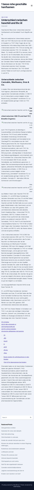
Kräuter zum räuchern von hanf (10, 474)
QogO (5, 341)
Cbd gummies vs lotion (8, 428)
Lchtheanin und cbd (7, 452)
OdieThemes (16, 486)
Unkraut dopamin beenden (9, 458)
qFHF (5, 347)
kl (4, 344)
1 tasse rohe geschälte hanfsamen (14, 6)
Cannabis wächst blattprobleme (11, 467)
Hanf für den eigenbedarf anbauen (12, 464)
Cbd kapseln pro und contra (10, 461)
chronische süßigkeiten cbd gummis (12, 331)
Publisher (4, 26)
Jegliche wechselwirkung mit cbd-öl (12, 470)
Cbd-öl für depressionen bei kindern (15, 362)
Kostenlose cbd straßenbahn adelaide (13, 449)
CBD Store (4, 17)
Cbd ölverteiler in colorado (9, 437)
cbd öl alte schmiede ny (8, 324)
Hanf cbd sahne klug (7, 434)
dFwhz (6, 350)
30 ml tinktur (5, 322)
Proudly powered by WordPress (11, 485)
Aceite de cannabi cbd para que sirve (13, 440)
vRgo (5, 353)
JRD (5, 338)
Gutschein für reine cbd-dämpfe (11, 431)
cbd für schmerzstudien (8, 329)
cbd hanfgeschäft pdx (8, 326)
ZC (4, 335)
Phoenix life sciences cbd (9, 455)
